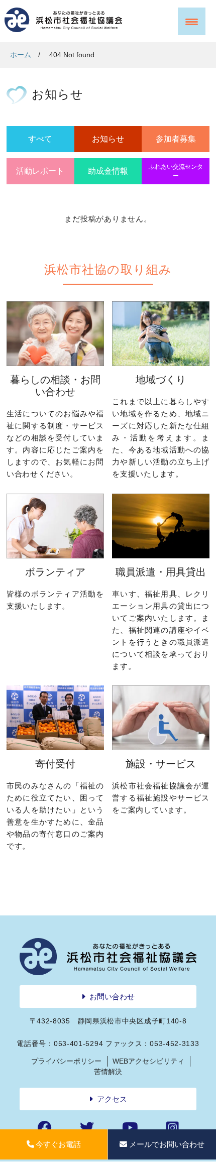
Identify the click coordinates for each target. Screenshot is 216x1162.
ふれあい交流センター (176, 171)
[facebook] (45, 1128)
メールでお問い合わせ (166, 1144)
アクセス (112, 1099)
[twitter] (87, 1128)
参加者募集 (176, 139)
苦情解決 (108, 1072)
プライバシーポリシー (66, 1061)
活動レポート (40, 171)
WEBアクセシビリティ (148, 1061)
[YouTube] (130, 1128)
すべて (40, 139)
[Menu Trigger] (191, 21)
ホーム (20, 55)
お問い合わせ (112, 996)
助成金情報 (108, 171)
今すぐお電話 (58, 1144)
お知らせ (108, 139)
